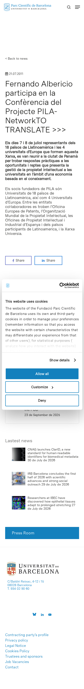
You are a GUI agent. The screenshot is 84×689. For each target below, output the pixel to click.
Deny (42, 400)
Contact (12, 667)
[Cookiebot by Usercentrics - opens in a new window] (60, 285)
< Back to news (16, 58)
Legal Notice (15, 646)
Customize (39, 387)
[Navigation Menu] (77, 7)
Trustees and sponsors (24, 656)
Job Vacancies (17, 662)
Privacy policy (16, 640)
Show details (60, 360)
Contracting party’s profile (27, 635)
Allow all (42, 374)
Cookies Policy (17, 651)
